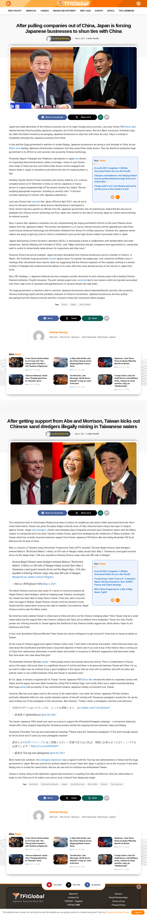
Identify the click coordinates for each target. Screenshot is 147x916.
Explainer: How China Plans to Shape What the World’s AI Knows (125, 361)
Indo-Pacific (15, 11)
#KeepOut (17, 577)
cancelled (82, 280)
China (64, 305)
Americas (31, 11)
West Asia (85, 11)
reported (35, 201)
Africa (110, 11)
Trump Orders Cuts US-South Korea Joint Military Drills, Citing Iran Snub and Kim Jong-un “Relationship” (126, 381)
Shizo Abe (92, 784)
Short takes (85, 305)
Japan (73, 305)
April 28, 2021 (49, 714)
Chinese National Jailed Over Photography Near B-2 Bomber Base (36, 378)
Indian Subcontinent (64, 11)
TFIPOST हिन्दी (73, 905)
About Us (73, 894)
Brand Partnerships (118, 897)
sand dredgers (39, 530)
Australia (33, 784)
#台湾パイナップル (34, 742)
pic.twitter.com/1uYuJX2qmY (93, 707)
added (45, 661)
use (77, 158)
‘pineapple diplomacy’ (51, 759)
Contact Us (73, 897)
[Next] (118, 197)
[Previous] (112, 197)
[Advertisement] (73, 404)
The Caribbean (126, 11)
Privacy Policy (118, 905)
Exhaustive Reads (49, 784)
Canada (44, 11)
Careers (118, 894)
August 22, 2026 (78, 370)
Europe (99, 11)
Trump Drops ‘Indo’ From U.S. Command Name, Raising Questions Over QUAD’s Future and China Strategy (114, 581)
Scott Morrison (77, 784)
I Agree (138, 912)
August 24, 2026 (33, 370)
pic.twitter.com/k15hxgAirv (39, 577)
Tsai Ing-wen (116, 784)
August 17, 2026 (122, 390)
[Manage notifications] (139, 886)
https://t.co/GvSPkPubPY (45, 746)
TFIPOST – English (73, 901)
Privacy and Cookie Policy (117, 912)
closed (52, 258)
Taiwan (104, 784)
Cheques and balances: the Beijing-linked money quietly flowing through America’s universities (115, 178)
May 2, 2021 (50, 583)
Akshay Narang (62, 38)
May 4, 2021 (80, 38)
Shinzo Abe (130, 126)
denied (23, 687)
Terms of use (118, 901)
